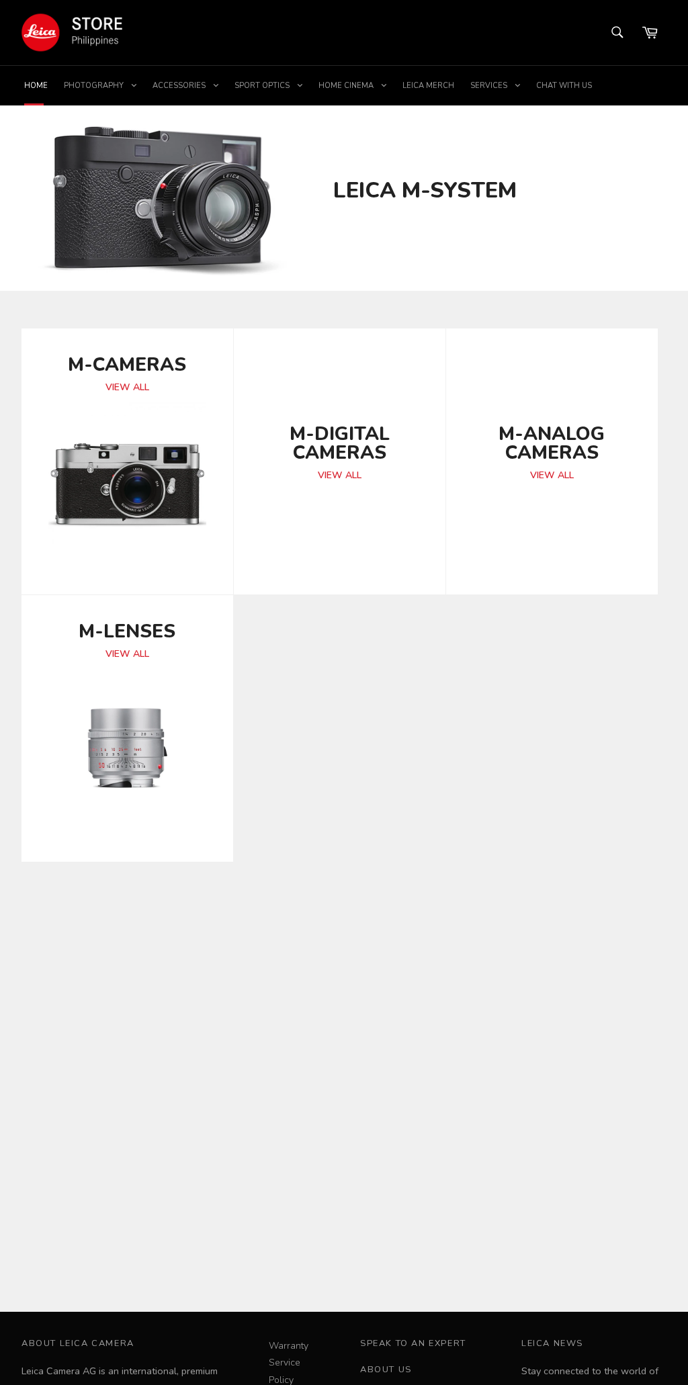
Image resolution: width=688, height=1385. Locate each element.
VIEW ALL (127, 387)
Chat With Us (564, 86)
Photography (95, 86)
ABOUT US (386, 1370)
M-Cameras (127, 363)
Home (36, 86)
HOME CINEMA (347, 86)
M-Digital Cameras (340, 441)
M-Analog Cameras (552, 441)
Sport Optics (263, 86)
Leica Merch (428, 86)
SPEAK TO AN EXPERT (413, 1343)
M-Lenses (127, 630)
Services (489, 86)
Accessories (180, 86)
